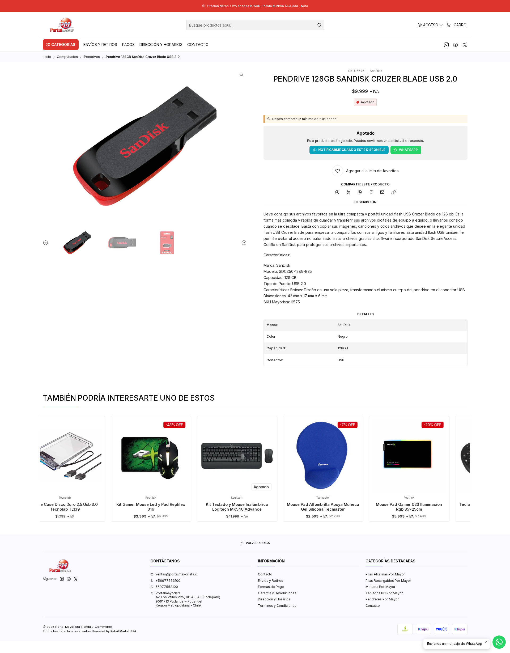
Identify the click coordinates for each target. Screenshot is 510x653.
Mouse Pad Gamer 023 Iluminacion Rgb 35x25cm (390, 507)
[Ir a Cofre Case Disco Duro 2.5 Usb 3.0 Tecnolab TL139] (45, 456)
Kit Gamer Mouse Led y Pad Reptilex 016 (131, 507)
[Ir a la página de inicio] (63, 25)
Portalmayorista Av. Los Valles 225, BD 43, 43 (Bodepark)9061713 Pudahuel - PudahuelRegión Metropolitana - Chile (188, 599)
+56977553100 (167, 581)
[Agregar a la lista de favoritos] (100, 448)
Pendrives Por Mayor (382, 599)
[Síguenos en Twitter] (465, 44)
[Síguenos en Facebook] (455, 44)
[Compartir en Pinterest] (371, 193)
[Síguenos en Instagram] (446, 44)
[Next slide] (243, 242)
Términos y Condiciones (277, 606)
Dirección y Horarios (274, 599)
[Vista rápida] (100, 460)
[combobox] (255, 25)
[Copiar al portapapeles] (394, 193)
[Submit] (319, 25)
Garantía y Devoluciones (277, 593)
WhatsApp (408, 150)
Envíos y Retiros (270, 581)
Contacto (265, 574)
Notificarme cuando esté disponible (351, 150)
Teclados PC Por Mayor (384, 593)
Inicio (47, 56)
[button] (61, 44)
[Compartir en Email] (382, 193)
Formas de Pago (271, 587)
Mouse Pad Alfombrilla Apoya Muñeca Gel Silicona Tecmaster (304, 507)
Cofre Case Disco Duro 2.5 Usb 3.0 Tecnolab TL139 (46, 507)
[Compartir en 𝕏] (348, 193)
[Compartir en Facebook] (337, 193)
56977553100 (166, 587)
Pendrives (92, 56)
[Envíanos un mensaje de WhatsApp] (499, 642)
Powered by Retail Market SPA (114, 631)
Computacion (67, 56)
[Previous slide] (47, 242)
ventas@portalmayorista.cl (176, 574)
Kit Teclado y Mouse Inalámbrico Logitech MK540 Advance (218, 507)
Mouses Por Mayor (381, 587)
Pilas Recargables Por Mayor (388, 581)
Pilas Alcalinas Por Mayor (385, 574)
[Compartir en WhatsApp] (360, 193)
